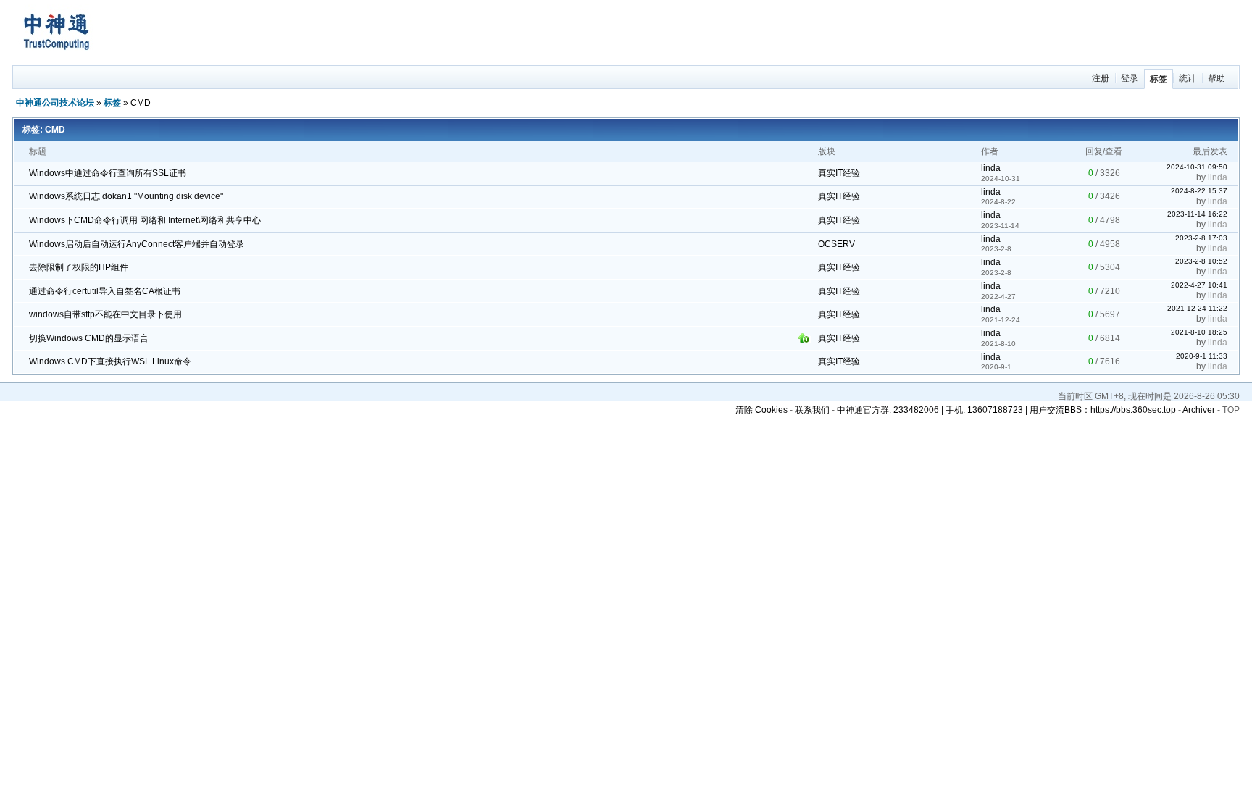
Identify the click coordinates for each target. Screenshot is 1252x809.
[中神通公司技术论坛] (55, 59)
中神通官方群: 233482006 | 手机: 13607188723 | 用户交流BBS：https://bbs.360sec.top (1006, 410)
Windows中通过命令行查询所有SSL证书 (107, 173)
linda (991, 168)
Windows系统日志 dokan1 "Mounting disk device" (126, 196)
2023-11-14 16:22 (1197, 214)
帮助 (1216, 78)
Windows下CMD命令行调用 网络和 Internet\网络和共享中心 (145, 220)
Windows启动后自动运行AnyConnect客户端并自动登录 (136, 244)
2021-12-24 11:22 (1197, 308)
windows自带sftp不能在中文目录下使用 (105, 314)
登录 (1129, 78)
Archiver (1198, 410)
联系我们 (812, 410)
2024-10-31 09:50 (1197, 167)
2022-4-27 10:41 (1199, 285)
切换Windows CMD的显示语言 (89, 338)
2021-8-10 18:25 (1199, 332)
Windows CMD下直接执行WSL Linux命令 (110, 361)
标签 (1158, 79)
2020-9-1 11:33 (1201, 356)
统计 (1187, 78)
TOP (1231, 410)
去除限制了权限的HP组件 (78, 267)
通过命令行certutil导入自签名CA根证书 (104, 291)
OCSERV (836, 244)
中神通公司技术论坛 (55, 103)
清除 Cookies (761, 410)
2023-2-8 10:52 (1201, 261)
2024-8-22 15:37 (1199, 191)
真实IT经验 (839, 173)
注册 (1100, 78)
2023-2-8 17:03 (1201, 238)
